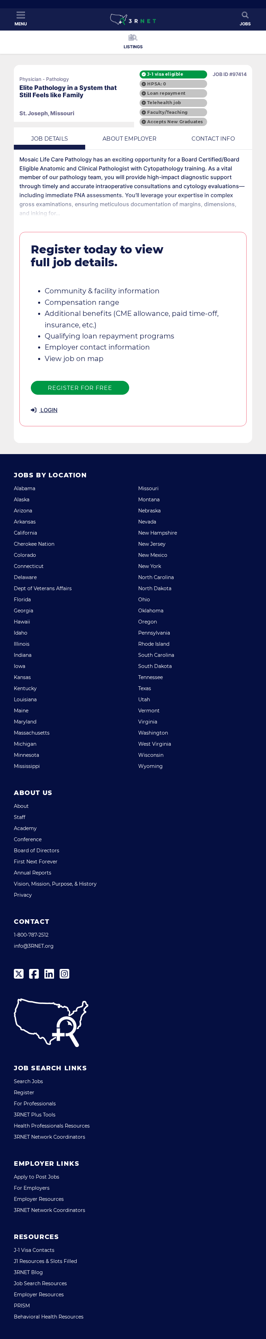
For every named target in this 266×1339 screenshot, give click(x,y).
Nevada (147, 522)
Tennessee (150, 677)
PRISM (22, 1306)
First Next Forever (35, 862)
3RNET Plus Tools (34, 1115)
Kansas (22, 677)
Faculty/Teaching (167, 112)
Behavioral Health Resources (48, 1317)
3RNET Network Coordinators (49, 1137)
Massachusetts (32, 733)
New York (149, 566)
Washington (153, 733)
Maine (21, 711)
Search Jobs (28, 1081)
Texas (144, 688)
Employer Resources (39, 1199)
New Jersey (152, 544)
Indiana (23, 655)
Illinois (21, 644)
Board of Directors (36, 850)
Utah (144, 699)
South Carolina (156, 655)
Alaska (21, 499)
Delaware (25, 577)
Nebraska (149, 511)
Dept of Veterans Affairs (43, 588)
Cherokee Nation (34, 544)
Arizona (23, 511)
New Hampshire (157, 533)
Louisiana (25, 699)
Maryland (25, 722)
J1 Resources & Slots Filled (45, 1261)
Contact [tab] (213, 138)
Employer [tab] (130, 138)
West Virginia (154, 744)
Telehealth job (164, 102)
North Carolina (156, 577)
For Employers (32, 1188)
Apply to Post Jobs (36, 1177)
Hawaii (22, 622)
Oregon (147, 622)
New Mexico (152, 555)
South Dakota (155, 666)
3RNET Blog (28, 1272)
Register (24, 1092)
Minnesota (26, 755)
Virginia (147, 722)
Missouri (148, 488)
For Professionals (35, 1104)
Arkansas (25, 522)
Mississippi (27, 766)
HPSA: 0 (156, 83)
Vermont (149, 711)
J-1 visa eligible (165, 74)
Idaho (20, 633)
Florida (22, 599)
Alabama (24, 488)
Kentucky (25, 688)
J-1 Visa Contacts (34, 1250)
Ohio (144, 599)
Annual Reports (32, 873)
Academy (25, 828)
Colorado (25, 555)
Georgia (23, 611)
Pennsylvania (154, 633)
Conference (28, 839)
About (21, 806)
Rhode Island (153, 644)
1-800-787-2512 (31, 935)
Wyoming (150, 766)
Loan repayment (166, 93)
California (25, 533)
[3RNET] (133, 19)
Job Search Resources (40, 1283)
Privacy (23, 895)
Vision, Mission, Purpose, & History (55, 884)
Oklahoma (150, 611)
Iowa (19, 666)
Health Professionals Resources (52, 1126)
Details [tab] (49, 138)
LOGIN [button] (48, 410)
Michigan (25, 744)
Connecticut (29, 566)
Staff (19, 817)
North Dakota (154, 588)
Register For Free (80, 388)
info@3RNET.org (34, 946)
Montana (149, 499)
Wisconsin (150, 755)
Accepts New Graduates (175, 121)
